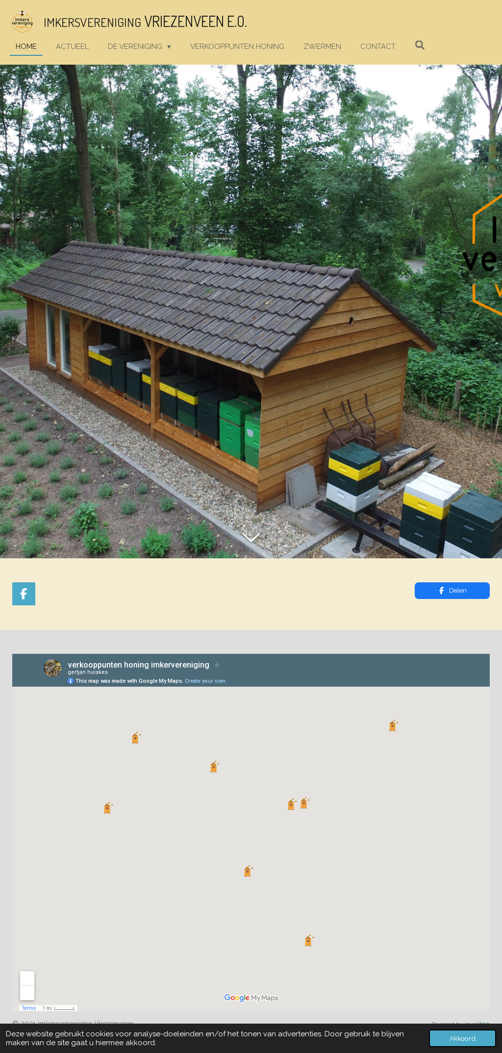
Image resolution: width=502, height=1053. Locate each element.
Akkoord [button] (463, 1038)
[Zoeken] (420, 45)
